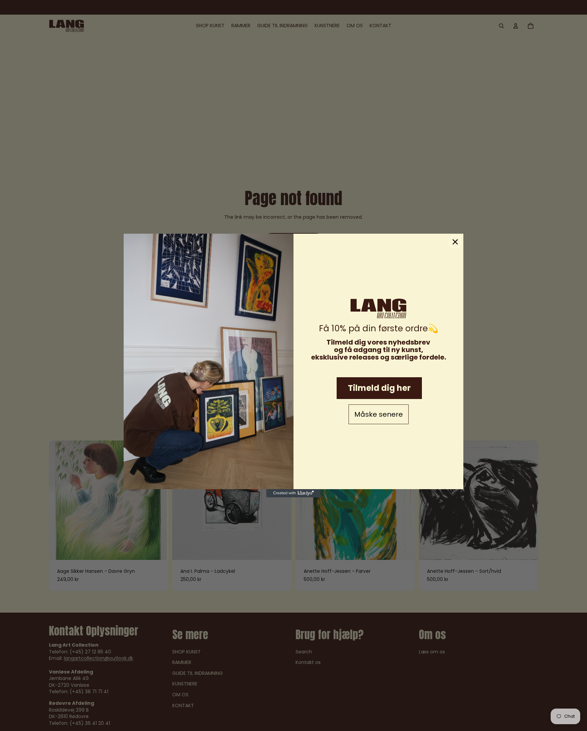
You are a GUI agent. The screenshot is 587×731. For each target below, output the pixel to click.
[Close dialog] (455, 241)
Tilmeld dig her (379, 388)
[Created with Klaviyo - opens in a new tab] (293, 493)
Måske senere (378, 414)
